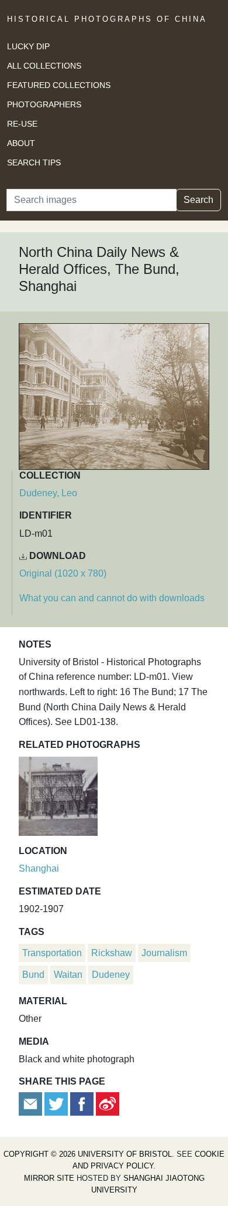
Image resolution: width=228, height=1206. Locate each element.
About (21, 143)
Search (198, 200)
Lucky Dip (28, 46)
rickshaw (111, 953)
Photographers (44, 104)
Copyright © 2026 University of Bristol (88, 1154)
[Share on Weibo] (107, 1103)
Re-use (22, 123)
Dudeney (111, 975)
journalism (164, 953)
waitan (68, 975)
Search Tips (34, 162)
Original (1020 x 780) (62, 573)
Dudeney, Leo (48, 493)
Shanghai (39, 868)
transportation (52, 953)
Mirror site (49, 1178)
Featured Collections (58, 85)
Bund (33, 975)
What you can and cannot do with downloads (112, 598)
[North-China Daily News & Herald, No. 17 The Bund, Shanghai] (58, 795)
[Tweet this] (57, 1103)
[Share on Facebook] (82, 1103)
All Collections (44, 65)
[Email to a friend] (31, 1103)
